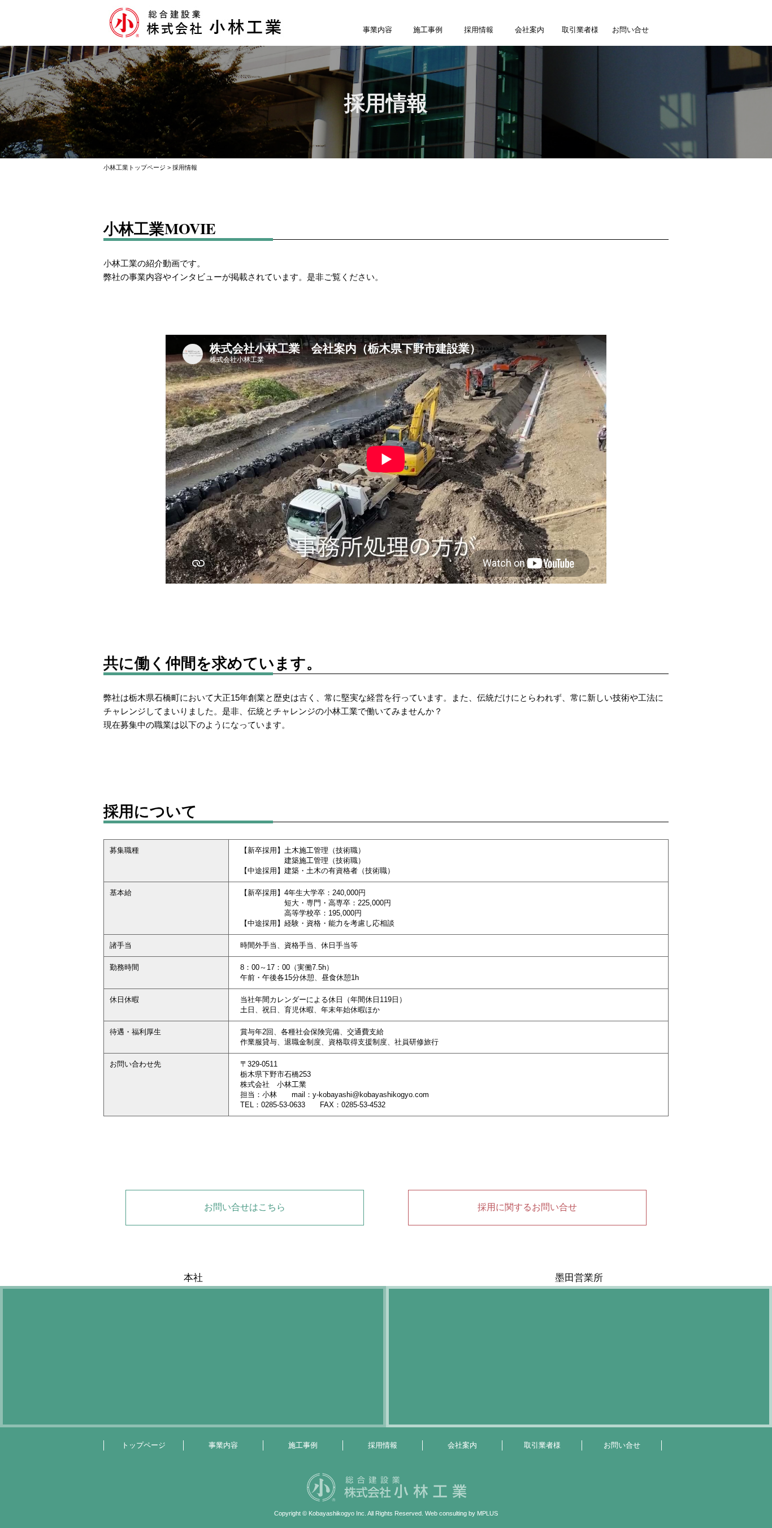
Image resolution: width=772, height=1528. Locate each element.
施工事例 (428, 29)
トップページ (144, 1445)
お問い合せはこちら (244, 1207)
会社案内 (529, 29)
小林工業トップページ (134, 167)
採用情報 (478, 29)
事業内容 (377, 29)
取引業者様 (580, 29)
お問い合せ (630, 29)
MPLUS (487, 1513)
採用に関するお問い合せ (527, 1207)
